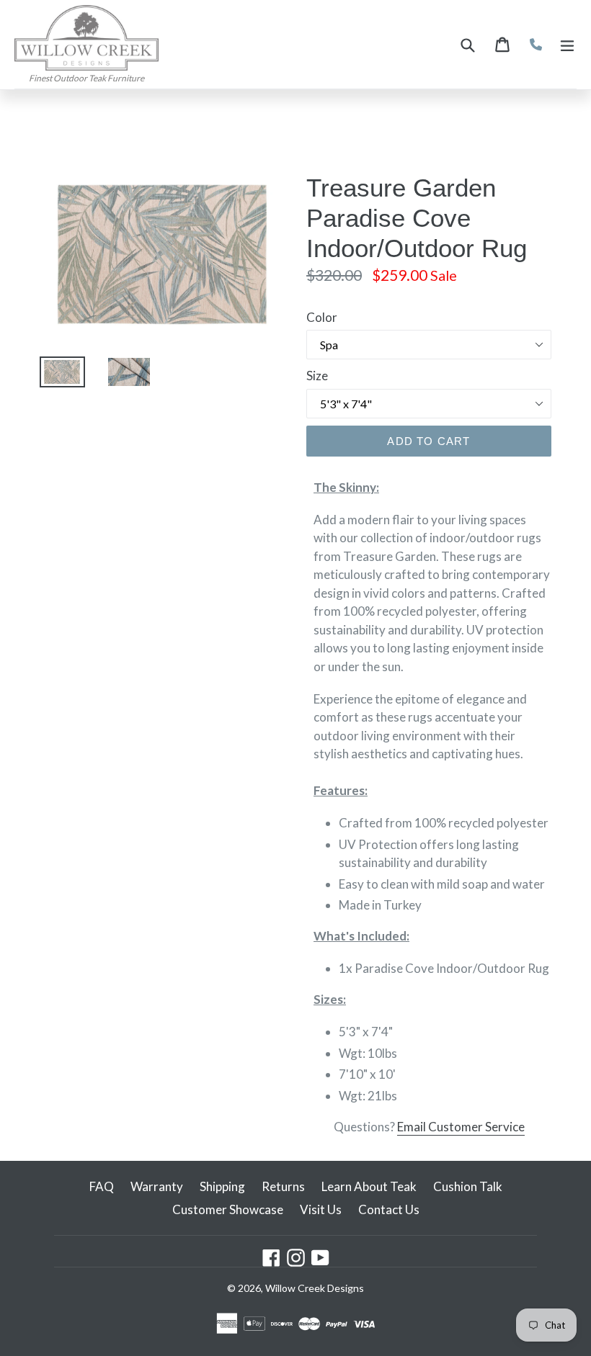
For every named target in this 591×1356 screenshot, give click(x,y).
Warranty (156, 1186)
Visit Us (321, 1209)
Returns (283, 1186)
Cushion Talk (467, 1186)
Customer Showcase (227, 1209)
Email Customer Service (461, 1126)
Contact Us (388, 1209)
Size (317, 375)
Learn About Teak (369, 1186)
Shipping (222, 1186)
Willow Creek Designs (314, 1288)
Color (321, 317)
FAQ (101, 1186)
